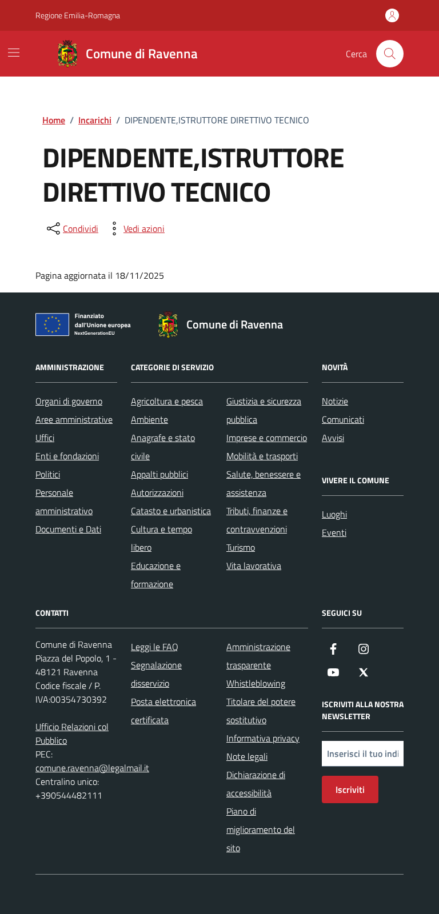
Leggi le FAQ (154, 647)
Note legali (247, 756)
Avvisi (333, 437)
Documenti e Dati (68, 529)
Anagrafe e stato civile (163, 447)
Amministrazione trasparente (258, 656)
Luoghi (334, 514)
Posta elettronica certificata (163, 711)
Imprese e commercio (266, 437)
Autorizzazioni (157, 492)
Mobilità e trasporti (262, 456)
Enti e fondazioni (67, 456)
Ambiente (149, 419)
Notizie (335, 401)
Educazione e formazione (156, 575)
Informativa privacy (263, 738)
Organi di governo (68, 401)
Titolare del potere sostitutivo (261, 711)
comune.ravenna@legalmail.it (92, 768)
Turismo (240, 547)
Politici (47, 474)
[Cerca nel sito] (390, 53)
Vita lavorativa (253, 565)
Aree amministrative (74, 419)
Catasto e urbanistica (171, 511)
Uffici (44, 437)
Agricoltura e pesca (167, 401)
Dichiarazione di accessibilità (255, 784)
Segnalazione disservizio (156, 674)
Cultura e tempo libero (161, 538)
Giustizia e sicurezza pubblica (263, 410)
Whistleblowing (255, 683)
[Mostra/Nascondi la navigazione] (14, 52)
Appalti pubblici (159, 474)
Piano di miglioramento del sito (260, 829)
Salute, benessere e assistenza (263, 483)
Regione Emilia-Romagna (77, 15)
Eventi (334, 532)
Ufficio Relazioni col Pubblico (72, 733)
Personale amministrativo (64, 502)
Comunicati (343, 419)
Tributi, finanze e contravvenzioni (257, 520)
